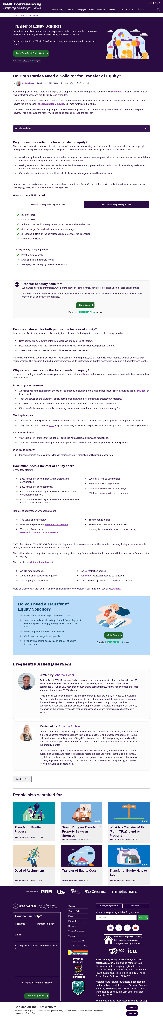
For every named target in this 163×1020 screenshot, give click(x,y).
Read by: (65, 83)
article (116, 588)
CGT (51, 425)
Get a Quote (84, 305)
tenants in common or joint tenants (39, 532)
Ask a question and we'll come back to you (36, 947)
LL (86, 571)
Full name (21, 924)
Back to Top (22, 779)
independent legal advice (50, 104)
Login (150, 3)
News (23, 15)
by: (14, 83)
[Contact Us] (110, 928)
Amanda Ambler (69, 726)
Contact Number (46, 924)
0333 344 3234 (27, 906)
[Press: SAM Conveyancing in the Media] (81, 891)
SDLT (76, 420)
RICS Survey (135, 906)
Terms (37, 982)
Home (15, 15)
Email (18, 934)
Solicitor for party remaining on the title (48, 205)
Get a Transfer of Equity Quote (30, 53)
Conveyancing (33, 15)
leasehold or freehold (56, 524)
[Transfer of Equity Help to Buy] (129, 864)
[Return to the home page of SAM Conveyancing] (22, 6)
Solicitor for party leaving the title (116, 205)
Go (158, 9)
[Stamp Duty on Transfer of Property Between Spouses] (81, 822)
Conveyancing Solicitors (109, 906)
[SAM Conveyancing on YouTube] (135, 928)
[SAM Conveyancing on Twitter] (119, 928)
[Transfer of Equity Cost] (81, 864)
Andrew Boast (28, 83)
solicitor (116, 91)
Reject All (132, 1013)
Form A (87, 575)
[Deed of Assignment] (34, 864)
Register (158, 3)
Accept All (132, 1008)
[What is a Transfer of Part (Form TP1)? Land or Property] (129, 822)
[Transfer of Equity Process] (34, 821)
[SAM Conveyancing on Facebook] (127, 928)
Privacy (48, 982)
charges (141, 391)
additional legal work (40, 562)
